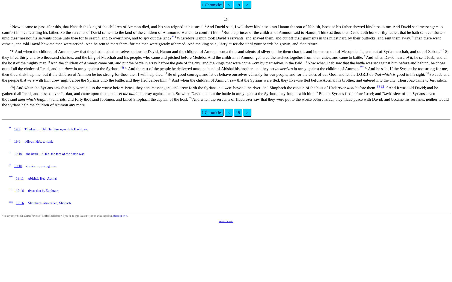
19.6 (17, 141)
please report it (120, 215)
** (362, 67)
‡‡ (382, 86)
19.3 (17, 129)
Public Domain (226, 221)
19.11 (20, 178)
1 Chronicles (212, 4)
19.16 (20, 190)
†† (378, 86)
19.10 (18, 154)
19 (238, 4)
